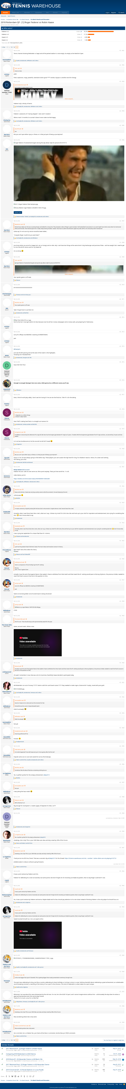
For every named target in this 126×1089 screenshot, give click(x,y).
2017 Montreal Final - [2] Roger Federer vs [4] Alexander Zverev (27, 1064)
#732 (123, 697)
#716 (123, 380)
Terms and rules (102, 1084)
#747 (123, 991)
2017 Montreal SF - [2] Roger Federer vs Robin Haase (24, 1049)
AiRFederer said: (19, 716)
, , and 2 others (27, 60)
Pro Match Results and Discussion (29, 1050)
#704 (123, 111)
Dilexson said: (18, 800)
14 (14, 47)
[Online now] (7, 690)
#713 (123, 331)
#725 (123, 540)
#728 (123, 601)
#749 (123, 1022)
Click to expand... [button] (69, 99)
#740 (123, 831)
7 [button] (79, 34)
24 (39, 1066)
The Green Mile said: (20, 619)
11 (41, 1061)
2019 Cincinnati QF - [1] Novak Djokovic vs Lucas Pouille (25, 1070)
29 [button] (79, 31)
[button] (20, 12)
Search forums (11, 16)
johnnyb (119, 1050)
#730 (123, 662)
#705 (123, 125)
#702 (123, 65)
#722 (123, 486)
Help (116, 1084)
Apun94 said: (18, 129)
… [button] (9, 47)
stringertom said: (19, 432)
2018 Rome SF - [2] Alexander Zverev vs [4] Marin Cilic (24, 1059)
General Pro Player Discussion (28, 1055)
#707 (123, 221)
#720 (123, 448)
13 (11, 47)
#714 (123, 346)
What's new (15, 12)
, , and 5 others (29, 121)
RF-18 (119, 1071)
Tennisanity (118, 1066)
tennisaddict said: (19, 506)
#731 (123, 682)
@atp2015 (47, 775)
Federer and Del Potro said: (22, 1025)
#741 (123, 847)
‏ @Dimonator (22, 469)
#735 (123, 746)
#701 (123, 50)
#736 (123, 764)
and (23, 294)
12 (43, 1061)
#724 (123, 522)
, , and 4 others (30, 760)
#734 (123, 728)
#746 (123, 971)
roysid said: (18, 889)
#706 (123, 140)
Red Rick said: (18, 302)
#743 (123, 885)
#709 (123, 257)
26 (42, 1066)
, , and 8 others (32, 216)
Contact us (94, 1084)
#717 (123, 394)
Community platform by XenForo (63, 1087)
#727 (123, 580)
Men (47, 12)
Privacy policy (110, 1084)
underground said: (19, 562)
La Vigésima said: (19, 834)
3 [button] (79, 40)
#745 (123, 955)
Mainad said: (18, 666)
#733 (123, 713)
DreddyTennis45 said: (20, 731)
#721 (123, 466)
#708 (123, 242)
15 (16, 47)
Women (55, 12)
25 (40, 1066)
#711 (123, 299)
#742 (123, 871)
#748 (123, 1006)
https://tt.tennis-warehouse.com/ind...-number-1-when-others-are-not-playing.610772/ (90, 858)
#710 (123, 284)
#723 (123, 502)
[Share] (120, 51)
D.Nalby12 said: (19, 975)
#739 (123, 813)
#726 (123, 559)
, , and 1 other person (29, 967)
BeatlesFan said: (19, 224)
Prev (4, 47)
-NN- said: (17, 68)
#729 (123, 615)
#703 (123, 81)
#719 (123, 428)
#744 (123, 907)
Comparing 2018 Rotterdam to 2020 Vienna (21, 1054)
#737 (123, 782)
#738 (123, 797)
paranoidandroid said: (20, 85)
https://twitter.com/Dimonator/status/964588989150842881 (32, 479)
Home (120, 1084)
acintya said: (18, 583)
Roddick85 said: (19, 526)
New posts (3, 16)
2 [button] (79, 37)
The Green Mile (6, 25)
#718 (123, 409)
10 (39, 1061)
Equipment (38, 12)
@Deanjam (17, 349)
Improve (64, 12)
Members (27, 12)
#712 (123, 317)
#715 (123, 362)
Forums (5, 12)
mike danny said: (19, 749)
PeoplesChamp (9, 1055)
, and (27, 238)
